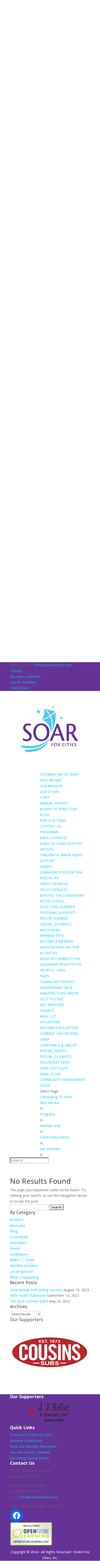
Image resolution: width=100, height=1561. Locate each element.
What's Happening (24, 1277)
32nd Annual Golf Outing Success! (36, 1290)
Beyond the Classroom (61, 895)
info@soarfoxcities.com (38, 1497)
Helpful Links (52, 970)
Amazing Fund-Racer (59, 993)
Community (19, 1237)
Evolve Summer (54, 918)
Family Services (54, 883)
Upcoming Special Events (29, 1458)
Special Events (53, 1050)
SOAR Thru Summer (57, 906)
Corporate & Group (58, 1045)
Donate (16, 670)
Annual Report (54, 803)
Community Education (61, 872)
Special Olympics (55, 924)
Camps (45, 866)
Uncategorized (21, 1271)
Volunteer (50, 1022)
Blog (44, 814)
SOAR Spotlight (54, 1068)
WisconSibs (50, 930)
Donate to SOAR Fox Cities (31, 1434)
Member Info (52, 935)
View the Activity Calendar (30, 1452)
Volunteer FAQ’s (55, 1062)
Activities (17, 1219)
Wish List (48, 1016)
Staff (45, 797)
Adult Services (53, 837)
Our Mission (51, 786)
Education (17, 1242)
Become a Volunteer (59, 1027)
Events (15, 1248)
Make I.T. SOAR (22, 1260)
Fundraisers (19, 1254)
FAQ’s (44, 976)
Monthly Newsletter (60, 958)
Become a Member (25, 676)
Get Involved (52, 1004)
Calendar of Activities (61, 964)
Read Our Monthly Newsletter (33, 1446)
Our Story (49, 791)
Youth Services (53, 889)
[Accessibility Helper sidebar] (6, 6)
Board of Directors (58, 809)
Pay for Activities (23, 682)
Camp (45, 1039)
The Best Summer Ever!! (29, 1301)
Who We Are (50, 780)
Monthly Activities (24, 1265)
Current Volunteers (59, 1033)
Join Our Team (53, 820)
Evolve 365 (49, 878)
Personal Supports (58, 912)
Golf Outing (51, 999)
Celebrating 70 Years (59, 774)
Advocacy (17, 1225)
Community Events (57, 981)
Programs (49, 832)
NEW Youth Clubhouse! (28, 1295)
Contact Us (50, 826)
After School (52, 901)
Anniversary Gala (56, 987)
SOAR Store (19, 688)
